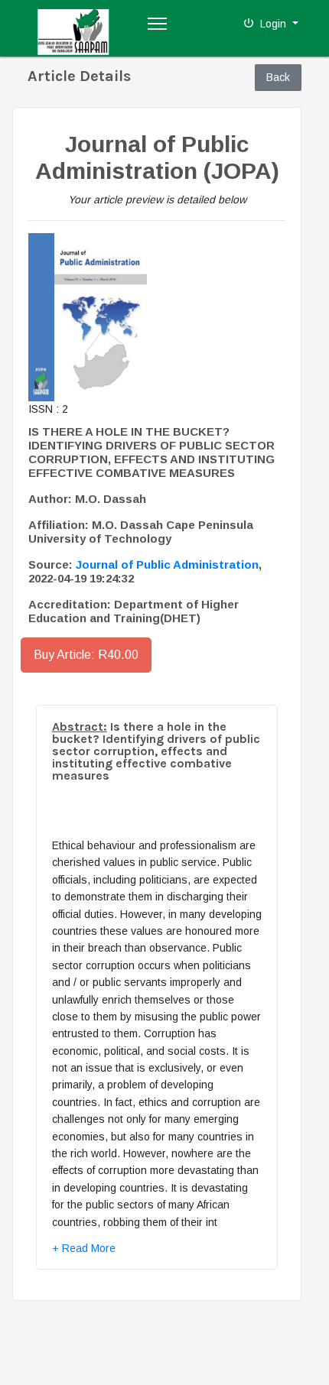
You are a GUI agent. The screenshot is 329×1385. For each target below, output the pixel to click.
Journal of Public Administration (167, 564)
